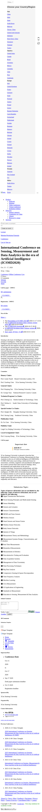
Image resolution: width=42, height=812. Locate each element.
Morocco (9, 189)
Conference (4, 239)
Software (12, 201)
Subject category (14, 212)
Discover (9, 210)
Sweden (9, 123)
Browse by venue (14, 218)
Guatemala (10, 78)
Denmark (9, 148)
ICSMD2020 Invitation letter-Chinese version (20, 328)
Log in (3, 242)
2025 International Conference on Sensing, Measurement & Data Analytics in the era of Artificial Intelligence (22, 754)
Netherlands (10, 120)
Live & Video (9, 643)
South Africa (10, 183)
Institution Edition (14, 209)
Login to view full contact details (7, 720)
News (10, 798)
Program (7, 639)
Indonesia (10, 36)
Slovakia (9, 157)
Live (23, 274)
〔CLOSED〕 (6, 295)
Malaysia (9, 26)
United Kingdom (12, 86)
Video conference (14, 205)
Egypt (9, 192)
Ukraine (9, 135)
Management (9, 649)
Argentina (10, 62)
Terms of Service (11, 800)
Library (11, 216)
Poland (9, 105)
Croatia (9, 141)
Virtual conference (15, 207)
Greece (9, 108)
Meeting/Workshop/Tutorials (10, 235)
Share (2, 283)
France (9, 89)
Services (8, 220)
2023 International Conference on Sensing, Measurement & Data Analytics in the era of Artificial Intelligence (22, 774)
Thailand (9, 45)
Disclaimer (28, 798)
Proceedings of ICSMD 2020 (17, 321)
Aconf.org (20, 804)
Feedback (20, 798)
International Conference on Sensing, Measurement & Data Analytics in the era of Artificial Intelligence (22, 764)
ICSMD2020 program (15, 326)
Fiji (8, 177)
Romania (9, 126)
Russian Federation (12, 111)
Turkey (9, 48)
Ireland (9, 138)
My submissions (6, 292)
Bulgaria (9, 163)
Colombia (10, 69)
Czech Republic (11, 114)
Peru (8, 75)
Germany (9, 92)
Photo (7, 645)
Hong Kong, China (12, 39)
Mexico (9, 66)
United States (11, 53)
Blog (14, 798)
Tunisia (9, 186)
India (8, 17)
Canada (9, 56)
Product (8, 199)
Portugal (9, 99)
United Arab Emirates (13, 32)
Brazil (9, 59)
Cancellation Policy (24, 800)
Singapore (10, 42)
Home (7, 637)
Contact (34, 800)
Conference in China (15, 214)
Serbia (9, 154)
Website (3, 280)
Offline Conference (15, 274)
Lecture (3, 232)
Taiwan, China (11, 29)
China (8, 14)
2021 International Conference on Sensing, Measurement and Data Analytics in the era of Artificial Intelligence (22, 793)
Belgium (9, 132)
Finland (9, 144)
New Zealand (11, 174)
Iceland (9, 166)
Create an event (6, 228)
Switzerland (10, 117)
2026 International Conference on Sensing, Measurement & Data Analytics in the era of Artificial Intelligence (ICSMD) (22, 733)
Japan (8, 20)
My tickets (4, 306)
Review (10, 647)
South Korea (10, 23)
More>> (3, 317)
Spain (8, 95)
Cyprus (9, 151)
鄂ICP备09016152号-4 (8, 809)
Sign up (8, 242)
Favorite (3, 282)
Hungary (9, 129)
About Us (4, 798)
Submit (9, 614)
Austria (9, 102)
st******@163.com (11, 715)
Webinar (11, 203)
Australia (9, 171)
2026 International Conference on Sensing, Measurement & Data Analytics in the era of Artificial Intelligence (22, 744)
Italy (8, 83)
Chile (8, 72)
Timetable (11, 641)
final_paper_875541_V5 (13, 332)
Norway (9, 160)
